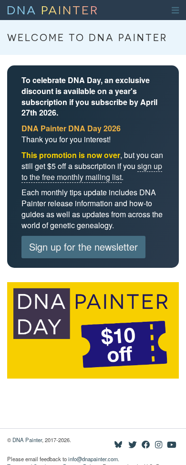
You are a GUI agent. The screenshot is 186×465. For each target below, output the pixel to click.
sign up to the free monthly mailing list (91, 171)
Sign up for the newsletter (83, 247)
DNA (53, 9)
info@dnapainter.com (93, 459)
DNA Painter (27, 440)
